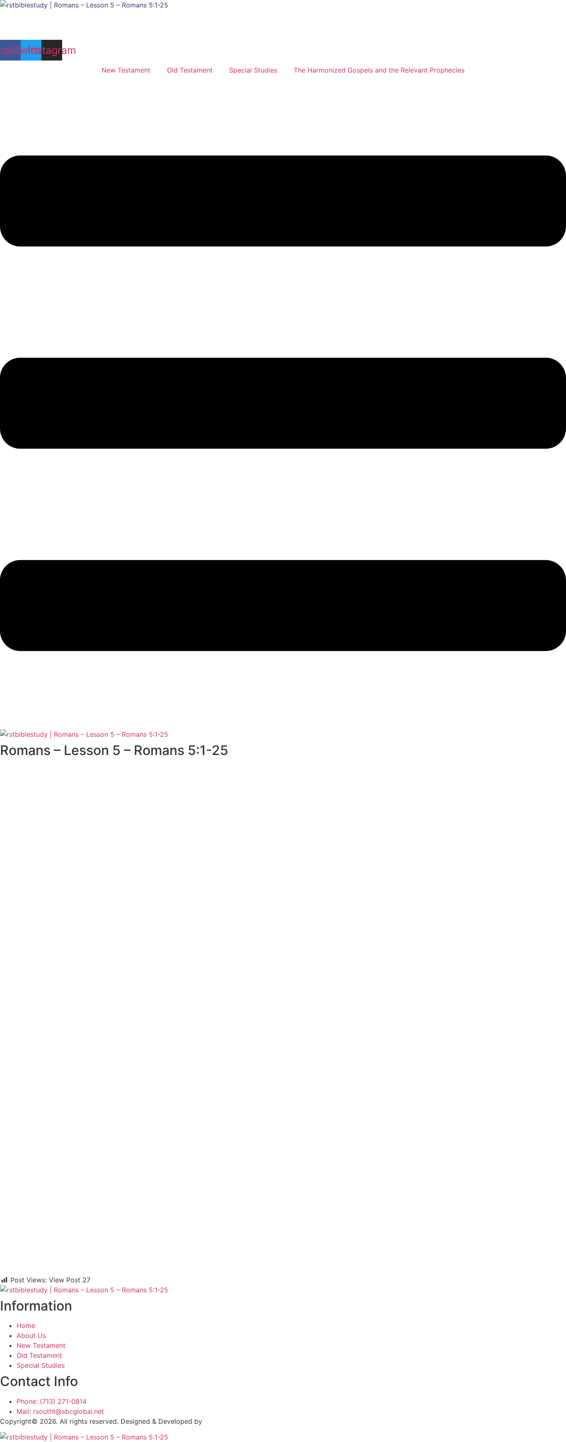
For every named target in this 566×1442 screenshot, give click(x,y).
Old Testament (190, 70)
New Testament (126, 70)
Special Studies (253, 70)
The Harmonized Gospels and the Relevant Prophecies (379, 70)
